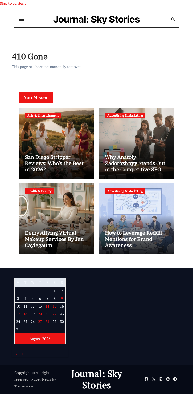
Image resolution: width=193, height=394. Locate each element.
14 (47, 306)
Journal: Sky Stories (96, 19)
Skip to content (13, 3)
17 (18, 313)
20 (40, 313)
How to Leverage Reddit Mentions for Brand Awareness (133, 238)
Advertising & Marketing (125, 115)
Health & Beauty (39, 191)
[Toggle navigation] (22, 19)
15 (54, 306)
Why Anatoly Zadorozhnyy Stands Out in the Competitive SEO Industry (135, 166)
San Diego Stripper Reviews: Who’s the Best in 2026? (54, 163)
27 (40, 321)
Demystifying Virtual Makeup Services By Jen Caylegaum (54, 238)
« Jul (19, 354)
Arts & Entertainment (43, 115)
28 (47, 321)
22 (54, 313)
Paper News (41, 379)
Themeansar (24, 386)
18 (25, 313)
